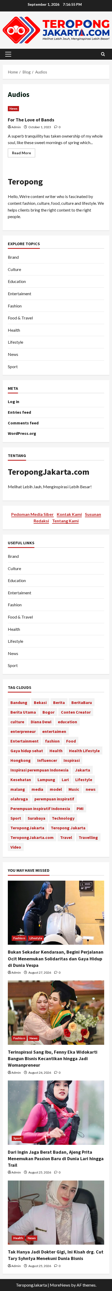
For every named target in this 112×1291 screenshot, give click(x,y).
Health (14, 330)
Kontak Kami (69, 514)
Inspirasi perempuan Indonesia (39, 770)
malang (17, 789)
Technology (63, 818)
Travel (66, 837)
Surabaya (36, 818)
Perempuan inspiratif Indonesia (40, 808)
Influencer (47, 760)
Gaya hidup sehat (26, 750)
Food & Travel (20, 317)
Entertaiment (19, 293)
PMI (80, 808)
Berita (59, 702)
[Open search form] (103, 54)
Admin (16, 127)
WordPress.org (22, 433)
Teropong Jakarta (68, 827)
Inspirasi (72, 760)
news (91, 789)
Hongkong (20, 760)
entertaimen (54, 731)
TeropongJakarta (27, 827)
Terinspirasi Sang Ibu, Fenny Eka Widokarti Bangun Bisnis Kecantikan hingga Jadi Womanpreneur (52, 1058)
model (56, 789)
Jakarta (82, 770)
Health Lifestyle (84, 750)
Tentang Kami (65, 520)
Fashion (15, 305)
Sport (13, 366)
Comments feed (23, 422)
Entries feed (19, 412)
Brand (13, 257)
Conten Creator (76, 712)
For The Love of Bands (31, 120)
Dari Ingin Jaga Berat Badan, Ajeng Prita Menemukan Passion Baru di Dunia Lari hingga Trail (56, 1158)
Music (74, 789)
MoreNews (60, 1284)
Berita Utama (23, 712)
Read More (23, 153)
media (37, 789)
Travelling (88, 837)
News (13, 108)
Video (15, 847)
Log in (13, 401)
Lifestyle (15, 341)
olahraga (19, 798)
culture (17, 721)
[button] (8, 54)
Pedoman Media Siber (32, 514)
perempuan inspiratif (54, 798)
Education (17, 281)
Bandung (18, 702)
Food (71, 741)
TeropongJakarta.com (48, 472)
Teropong (25, 181)
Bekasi (40, 702)
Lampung (46, 779)
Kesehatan (20, 779)
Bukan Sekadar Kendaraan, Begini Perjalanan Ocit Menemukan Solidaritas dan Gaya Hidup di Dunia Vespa (55, 958)
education (67, 721)
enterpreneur (23, 731)
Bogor (48, 712)
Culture (14, 269)
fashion (52, 741)
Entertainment (24, 741)
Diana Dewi (41, 721)
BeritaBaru (81, 702)
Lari (65, 779)
